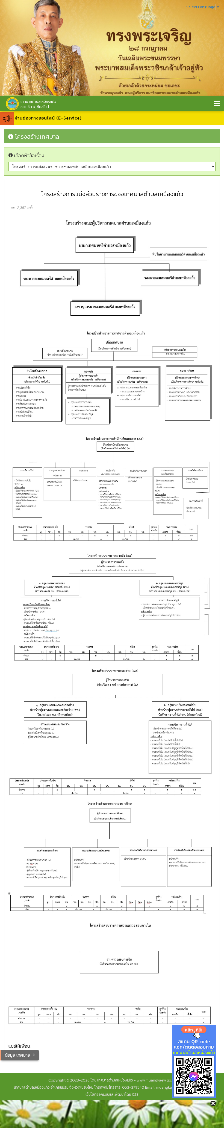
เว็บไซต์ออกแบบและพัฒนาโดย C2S (112, 1094)
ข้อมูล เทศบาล (17, 1055)
